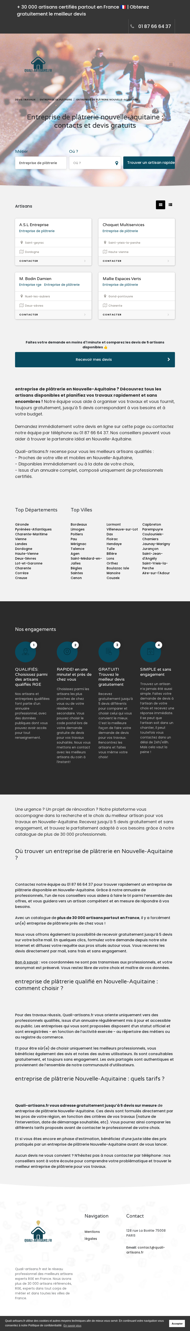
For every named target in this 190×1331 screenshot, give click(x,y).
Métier (21, 151)
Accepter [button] (177, 1323)
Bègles (76, 568)
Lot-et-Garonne (28, 563)
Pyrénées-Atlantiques (33, 529)
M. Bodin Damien (35, 278)
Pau (74, 539)
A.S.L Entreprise (34, 224)
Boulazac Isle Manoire (118, 570)
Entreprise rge (30, 284)
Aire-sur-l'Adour (156, 573)
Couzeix (113, 578)
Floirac (112, 539)
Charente (23, 568)
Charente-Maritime (31, 534)
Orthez (112, 563)
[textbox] (94, 163)
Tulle (111, 548)
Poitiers (77, 534)
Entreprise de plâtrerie (37, 231)
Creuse (21, 578)
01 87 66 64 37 (154, 26)
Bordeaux (79, 524)
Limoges (78, 529)
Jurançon (150, 548)
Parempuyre (152, 529)
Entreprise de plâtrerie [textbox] (38, 163)
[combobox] (41, 162)
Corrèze (21, 573)
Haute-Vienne (26, 553)
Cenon (76, 578)
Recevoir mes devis (94, 359)
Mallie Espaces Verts (122, 278)
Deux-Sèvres (25, 558)
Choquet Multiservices (123, 224)
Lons (110, 558)
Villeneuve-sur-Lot (122, 529)
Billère (112, 553)
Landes (21, 544)
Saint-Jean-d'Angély (152, 556)
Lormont (114, 524)
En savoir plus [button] (72, 1325)
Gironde (22, 524)
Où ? (73, 151)
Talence (77, 548)
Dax (110, 534)
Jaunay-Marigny (156, 544)
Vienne (20, 539)
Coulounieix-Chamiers (153, 536)
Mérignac (78, 544)
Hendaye (114, 544)
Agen (75, 553)
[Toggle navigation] (171, 64)
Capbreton (151, 524)
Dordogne (23, 548)
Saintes (77, 573)
